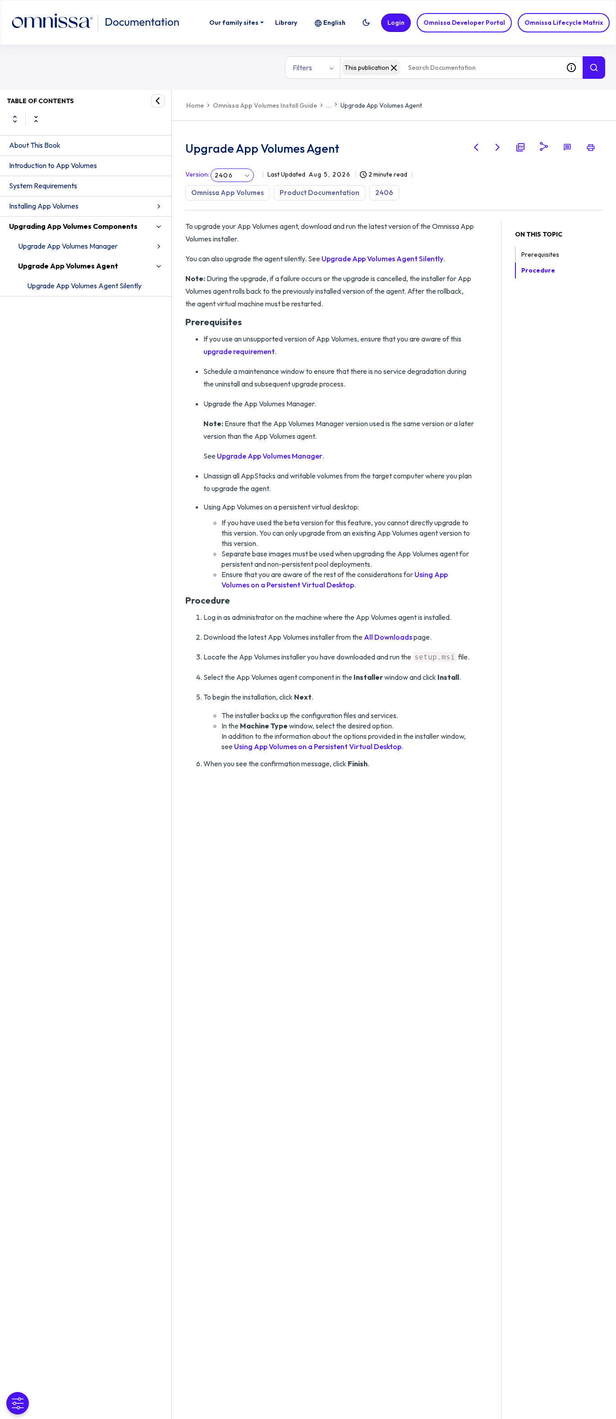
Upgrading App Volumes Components (73, 226)
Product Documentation (319, 192)
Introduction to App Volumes (53, 165)
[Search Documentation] (594, 67)
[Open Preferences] (17, 1403)
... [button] (328, 105)
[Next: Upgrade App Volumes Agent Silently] (498, 147)
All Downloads (388, 636)
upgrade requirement (239, 351)
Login (396, 22)
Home (195, 105)
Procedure (538, 270)
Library (286, 22)
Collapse (36, 119)
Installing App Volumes (43, 205)
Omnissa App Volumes (227, 192)
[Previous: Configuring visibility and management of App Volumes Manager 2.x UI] (476, 147)
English (334, 22)
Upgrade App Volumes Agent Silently (84, 285)
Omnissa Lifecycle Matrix (563, 22)
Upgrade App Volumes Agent (68, 265)
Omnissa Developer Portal (464, 22)
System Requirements (43, 185)
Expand (15, 119)
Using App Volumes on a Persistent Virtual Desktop (317, 746)
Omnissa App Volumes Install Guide (265, 105)
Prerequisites (540, 254)
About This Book (34, 145)
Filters (302, 67)
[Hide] (158, 101)
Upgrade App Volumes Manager (68, 245)
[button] (366, 23)
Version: (197, 174)
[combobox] (450, 67)
